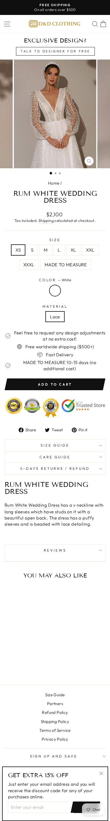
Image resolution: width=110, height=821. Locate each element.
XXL (90, 250)
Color (55, 280)
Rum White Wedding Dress (32, 505)
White (55, 290)
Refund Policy (55, 712)
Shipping (46, 220)
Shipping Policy (55, 721)
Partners (55, 703)
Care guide (55, 457)
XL (73, 250)
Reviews (55, 550)
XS (18, 250)
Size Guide (55, 445)
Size (55, 240)
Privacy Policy (55, 739)
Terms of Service (55, 730)
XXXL (28, 264)
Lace (55, 316)
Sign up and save (54, 756)
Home (54, 183)
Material (55, 306)
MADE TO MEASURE (66, 264)
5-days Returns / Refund (55, 468)
